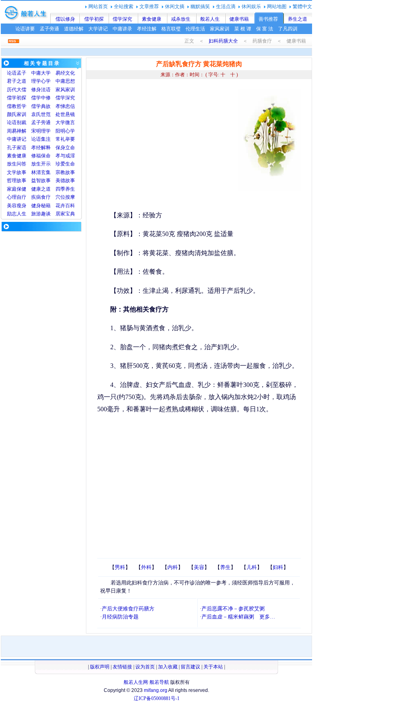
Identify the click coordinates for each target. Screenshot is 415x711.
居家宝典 (65, 214)
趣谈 (46, 214)
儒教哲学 (16, 106)
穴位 (60, 197)
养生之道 (297, 19)
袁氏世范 (41, 114)
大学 (46, 73)
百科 (70, 205)
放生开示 (41, 164)
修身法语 (41, 89)
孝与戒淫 (65, 156)
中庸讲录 (122, 29)
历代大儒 (16, 89)
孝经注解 (146, 29)
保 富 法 (264, 29)
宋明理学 (41, 131)
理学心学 (41, 81)
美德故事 (65, 180)
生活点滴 (225, 6)
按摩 (70, 197)
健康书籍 (239, 19)
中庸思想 (65, 81)
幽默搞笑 (200, 6)
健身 (36, 205)
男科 (120, 567)
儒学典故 (41, 106)
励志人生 (16, 214)
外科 (146, 567)
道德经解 (73, 29)
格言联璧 (171, 29)
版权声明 (99, 667)
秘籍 (46, 205)
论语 (12, 73)
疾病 (36, 197)
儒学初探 (94, 19)
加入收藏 (168, 667)
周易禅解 (16, 131)
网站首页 (98, 6)
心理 (12, 197)
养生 (225, 567)
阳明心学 (65, 131)
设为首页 (145, 667)
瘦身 (21, 205)
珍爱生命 (65, 164)
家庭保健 (16, 189)
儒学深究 (122, 19)
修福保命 (41, 156)
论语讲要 (25, 29)
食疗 (46, 197)
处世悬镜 (65, 114)
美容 (12, 205)
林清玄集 (41, 172)
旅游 (36, 214)
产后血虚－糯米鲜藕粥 (227, 617)
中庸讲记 (16, 139)
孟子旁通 (49, 29)
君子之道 (16, 81)
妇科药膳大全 (223, 41)
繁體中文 (302, 6)
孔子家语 (16, 147)
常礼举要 (65, 139)
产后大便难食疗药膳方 (128, 609)
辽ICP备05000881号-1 (157, 698)
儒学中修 (41, 98)
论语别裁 (16, 122)
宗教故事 (65, 172)
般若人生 (210, 19)
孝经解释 (41, 147)
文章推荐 (149, 6)
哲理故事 (16, 180)
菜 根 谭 (242, 29)
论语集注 (41, 139)
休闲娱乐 (251, 6)
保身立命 (65, 147)
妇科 (278, 567)
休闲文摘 (174, 6)
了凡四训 (287, 29)
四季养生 (65, 189)
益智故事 (41, 180)
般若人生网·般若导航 (146, 682)
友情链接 (122, 667)
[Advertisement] (165, 146)
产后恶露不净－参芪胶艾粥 (233, 609)
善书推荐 (268, 19)
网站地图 (277, 6)
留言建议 (190, 667)
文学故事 (16, 172)
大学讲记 (98, 29)
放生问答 (16, 164)
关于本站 (213, 667)
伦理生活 (195, 29)
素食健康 (151, 19)
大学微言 (65, 122)
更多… (267, 617)
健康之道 (41, 189)
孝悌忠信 (65, 106)
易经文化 (65, 73)
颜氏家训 (16, 114)
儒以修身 (65, 19)
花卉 (60, 205)
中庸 (36, 73)
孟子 (21, 73)
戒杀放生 (180, 19)
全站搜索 (123, 6)
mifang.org (155, 690)
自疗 (21, 197)
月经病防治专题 (120, 617)
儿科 (251, 567)
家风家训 (219, 29)
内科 (172, 567)
